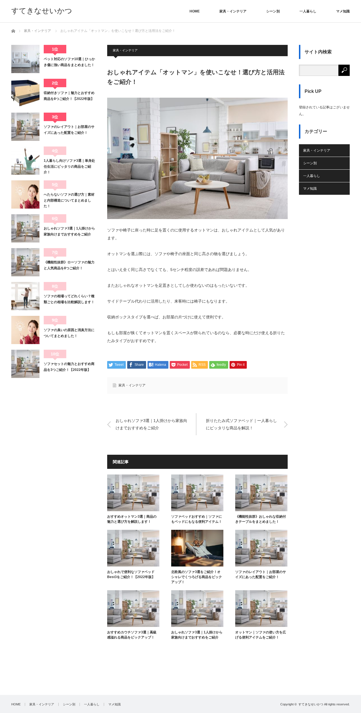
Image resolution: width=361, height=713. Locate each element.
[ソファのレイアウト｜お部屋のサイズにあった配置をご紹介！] (25, 127)
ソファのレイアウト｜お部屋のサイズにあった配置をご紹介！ (260, 574)
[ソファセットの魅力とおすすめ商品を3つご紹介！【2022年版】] (25, 364)
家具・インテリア (232, 11)
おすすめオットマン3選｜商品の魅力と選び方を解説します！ (132, 519)
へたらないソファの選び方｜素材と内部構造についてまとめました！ (69, 200)
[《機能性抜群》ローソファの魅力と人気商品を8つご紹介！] (25, 262)
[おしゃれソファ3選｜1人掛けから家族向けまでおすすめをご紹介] (25, 228)
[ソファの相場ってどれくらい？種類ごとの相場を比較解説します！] (25, 296)
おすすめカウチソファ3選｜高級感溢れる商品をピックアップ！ (132, 634)
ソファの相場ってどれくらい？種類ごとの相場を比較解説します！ (69, 299)
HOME (195, 11)
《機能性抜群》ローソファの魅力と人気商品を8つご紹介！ (69, 265)
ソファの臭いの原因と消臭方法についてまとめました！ (69, 333)
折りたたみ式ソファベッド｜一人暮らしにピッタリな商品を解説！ (241, 424)
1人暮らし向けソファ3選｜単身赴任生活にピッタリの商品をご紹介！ (69, 166)
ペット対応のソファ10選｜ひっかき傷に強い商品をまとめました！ (69, 62)
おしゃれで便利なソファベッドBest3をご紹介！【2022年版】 (131, 574)
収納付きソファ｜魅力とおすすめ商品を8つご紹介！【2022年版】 (69, 95)
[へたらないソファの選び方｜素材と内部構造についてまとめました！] (25, 194)
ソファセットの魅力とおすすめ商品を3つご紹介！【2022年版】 (69, 366)
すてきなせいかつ (41, 10)
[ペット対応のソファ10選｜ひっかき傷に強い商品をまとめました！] (25, 59)
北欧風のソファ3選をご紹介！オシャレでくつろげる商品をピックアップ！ (196, 577)
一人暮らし (308, 11)
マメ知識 (343, 11)
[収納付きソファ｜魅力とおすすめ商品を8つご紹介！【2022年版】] (25, 93)
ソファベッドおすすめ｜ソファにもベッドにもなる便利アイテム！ (196, 519)
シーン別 (273, 11)
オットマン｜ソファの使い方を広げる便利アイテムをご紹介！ (260, 634)
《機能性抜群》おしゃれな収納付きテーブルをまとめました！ (260, 519)
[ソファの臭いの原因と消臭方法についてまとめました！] (25, 330)
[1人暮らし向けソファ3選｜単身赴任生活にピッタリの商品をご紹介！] (25, 160)
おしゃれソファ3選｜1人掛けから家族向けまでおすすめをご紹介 (151, 424)
